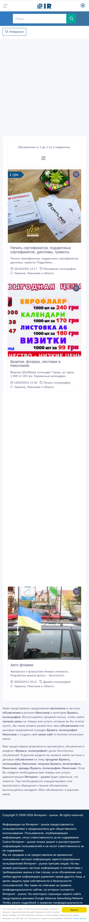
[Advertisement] (44, 86)
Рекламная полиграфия (59, 268)
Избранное (17, 31)
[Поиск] (71, 18)
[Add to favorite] (76, 174)
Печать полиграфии (57, 382)
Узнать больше (79, 918)
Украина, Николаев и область (33, 273)
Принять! (74, 909)
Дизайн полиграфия (57, 681)
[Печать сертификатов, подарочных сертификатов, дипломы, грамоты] (44, 206)
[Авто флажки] (44, 623)
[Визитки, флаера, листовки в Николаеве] (44, 320)
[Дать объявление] (83, 5)
